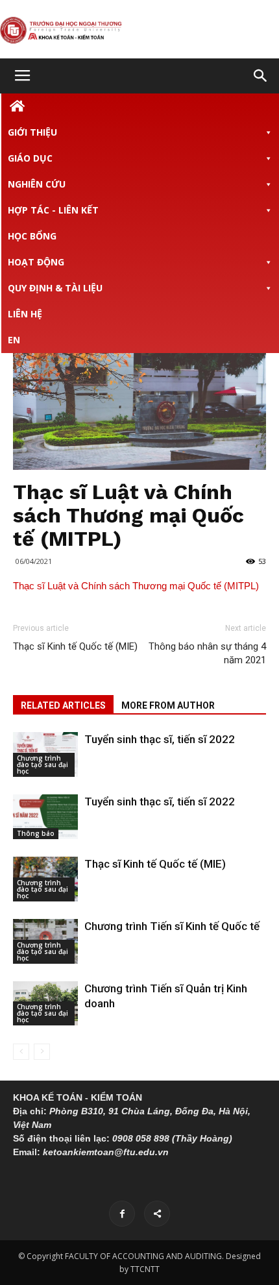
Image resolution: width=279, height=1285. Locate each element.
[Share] (157, 1214)
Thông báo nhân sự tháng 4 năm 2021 (207, 653)
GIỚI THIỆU (32, 132)
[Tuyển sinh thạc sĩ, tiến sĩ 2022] (45, 816)
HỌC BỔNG (32, 236)
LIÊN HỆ (25, 314)
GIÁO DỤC (30, 158)
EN (14, 340)
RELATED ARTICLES (63, 705)
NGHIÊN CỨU (37, 184)
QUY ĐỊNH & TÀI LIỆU (55, 288)
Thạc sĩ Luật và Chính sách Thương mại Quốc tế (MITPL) (136, 585)
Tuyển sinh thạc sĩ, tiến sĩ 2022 (159, 739)
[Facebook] (122, 1214)
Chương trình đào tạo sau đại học (42, 764)
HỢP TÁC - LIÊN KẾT (53, 210)
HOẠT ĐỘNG (36, 262)
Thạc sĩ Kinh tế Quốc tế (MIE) (75, 646)
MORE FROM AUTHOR (168, 705)
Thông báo (36, 833)
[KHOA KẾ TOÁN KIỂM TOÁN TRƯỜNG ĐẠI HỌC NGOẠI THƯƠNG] (139, 30)
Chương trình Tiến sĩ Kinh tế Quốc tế (172, 926)
